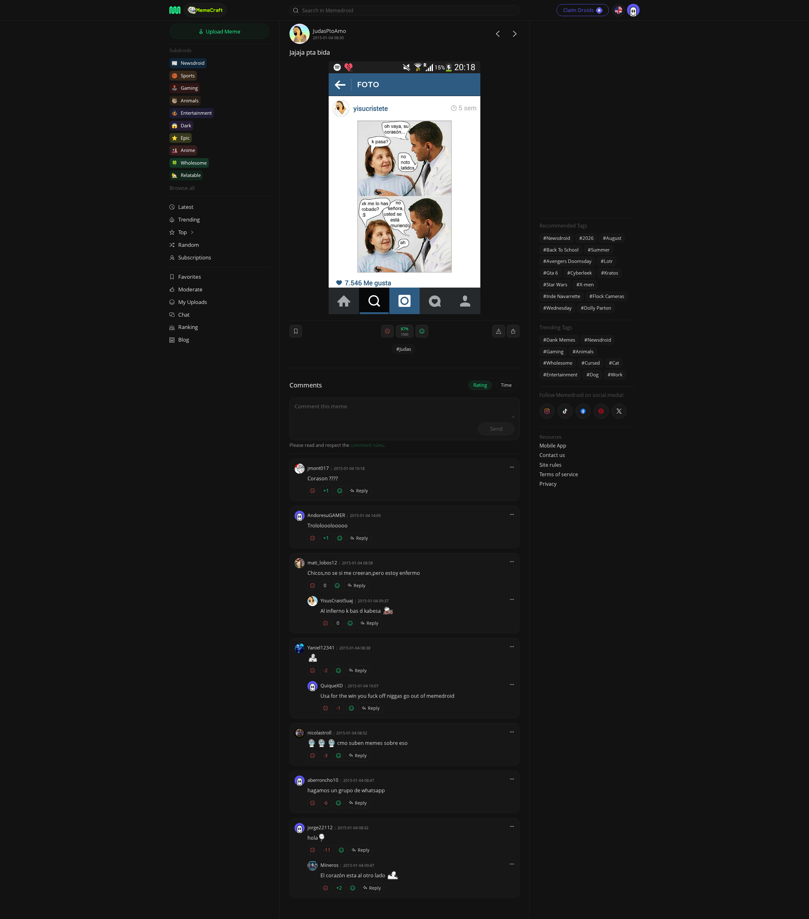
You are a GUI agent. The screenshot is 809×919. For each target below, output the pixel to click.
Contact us (552, 455)
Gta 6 (552, 273)
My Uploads (192, 302)
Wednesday (559, 308)
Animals (185, 100)
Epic (181, 138)
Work (617, 374)
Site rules (550, 464)
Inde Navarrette (563, 296)
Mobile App (552, 445)
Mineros (329, 865)
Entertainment (192, 113)
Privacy (548, 483)
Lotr (608, 261)
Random (188, 244)
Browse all (182, 188)
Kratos (611, 273)
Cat (615, 363)
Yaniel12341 (321, 647)
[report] (498, 331)
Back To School (562, 249)
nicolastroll (319, 732)
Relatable (186, 175)
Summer (600, 249)
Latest (185, 206)
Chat (184, 314)
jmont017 (318, 468)
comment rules (366, 445)
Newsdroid (188, 63)
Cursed (592, 363)
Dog (594, 374)
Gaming (185, 88)
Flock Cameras (608, 296)
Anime (183, 150)
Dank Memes (560, 340)
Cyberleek (581, 273)
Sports (183, 75)
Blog (183, 339)
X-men (587, 284)
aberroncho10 (323, 780)
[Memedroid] (174, 10)
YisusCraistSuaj (336, 600)
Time (506, 385)
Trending (189, 219)
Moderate (190, 289)
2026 (588, 238)
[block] (513, 331)
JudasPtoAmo (329, 30)
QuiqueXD (331, 685)
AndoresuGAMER (326, 515)
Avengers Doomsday (569, 261)
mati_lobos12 (322, 562)
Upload (222, 31)
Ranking (188, 327)
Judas (405, 349)
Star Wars (556, 284)
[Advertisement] (586, 118)
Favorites (189, 276)
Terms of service (558, 474)
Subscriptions (194, 257)
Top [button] (183, 232)
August (613, 238)
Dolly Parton (597, 308)
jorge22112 (320, 827)
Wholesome (189, 163)
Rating (480, 385)
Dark (181, 125)
